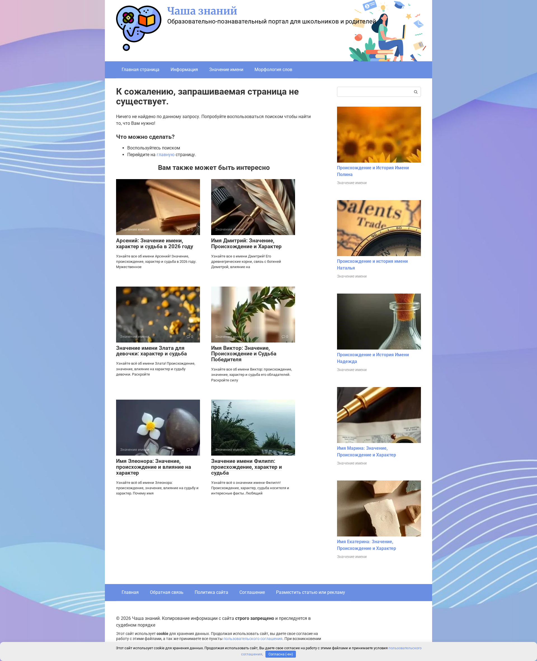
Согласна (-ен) (280, 654)
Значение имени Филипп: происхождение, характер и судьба (246, 467)
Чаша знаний (202, 11)
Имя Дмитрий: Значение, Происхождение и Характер (246, 243)
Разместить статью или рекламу (310, 592)
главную (166, 154)
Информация (184, 69)
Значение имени (226, 69)
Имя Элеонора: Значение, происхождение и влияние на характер (153, 467)
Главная (130, 592)
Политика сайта (211, 592)
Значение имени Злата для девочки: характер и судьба (151, 351)
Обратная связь (166, 592)
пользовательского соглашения (252, 638)
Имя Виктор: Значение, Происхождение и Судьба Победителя (243, 354)
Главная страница (140, 69)
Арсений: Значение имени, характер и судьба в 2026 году (154, 243)
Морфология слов (273, 69)
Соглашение (252, 592)
